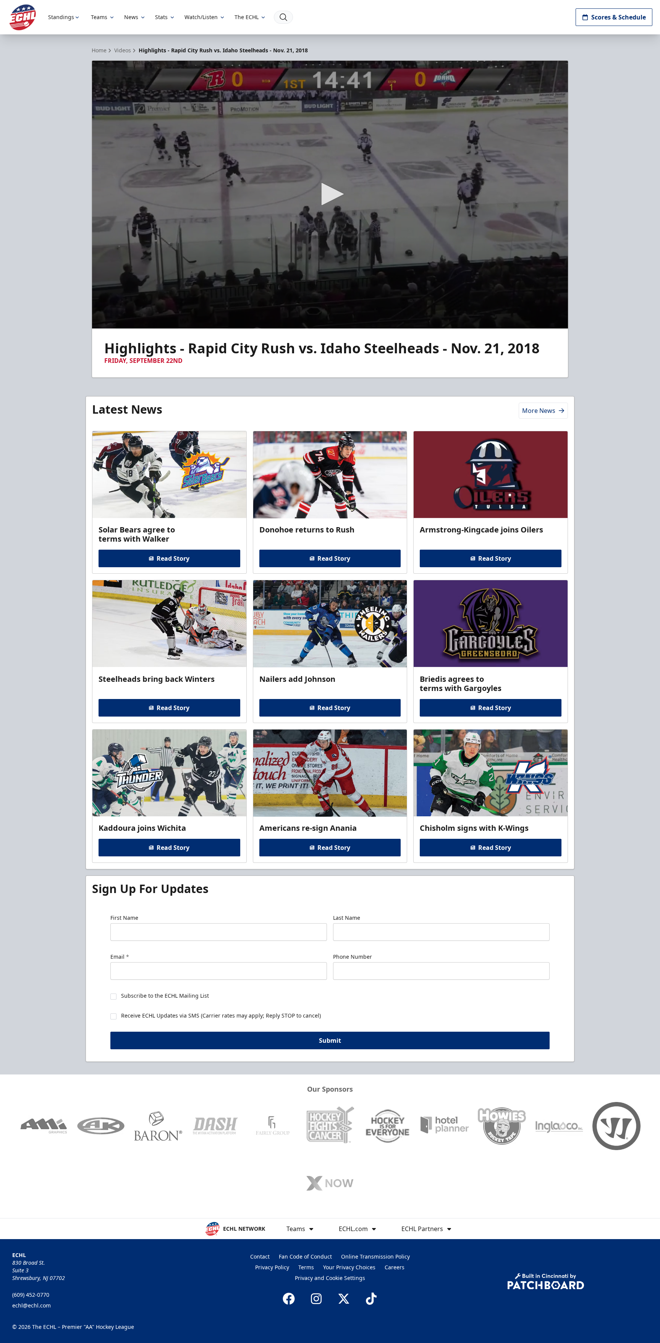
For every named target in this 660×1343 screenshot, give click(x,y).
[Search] (283, 17)
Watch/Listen (201, 17)
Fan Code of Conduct (305, 1256)
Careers (394, 1267)
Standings (61, 17)
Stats (161, 17)
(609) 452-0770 (30, 1294)
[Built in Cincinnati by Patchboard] (546, 1281)
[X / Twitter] (343, 1298)
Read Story (173, 558)
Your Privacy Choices (349, 1267)
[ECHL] (22, 17)
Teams (99, 17)
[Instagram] (316, 1298)
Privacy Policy (272, 1267)
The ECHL (247, 17)
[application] (330, 194)
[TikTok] (371, 1298)
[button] (330, 194)
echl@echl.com (31, 1305)
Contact (260, 1256)
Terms (306, 1267)
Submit (330, 1040)
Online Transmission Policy (375, 1256)
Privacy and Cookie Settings (330, 1278)
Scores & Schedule (618, 17)
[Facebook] (288, 1298)
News (131, 17)
